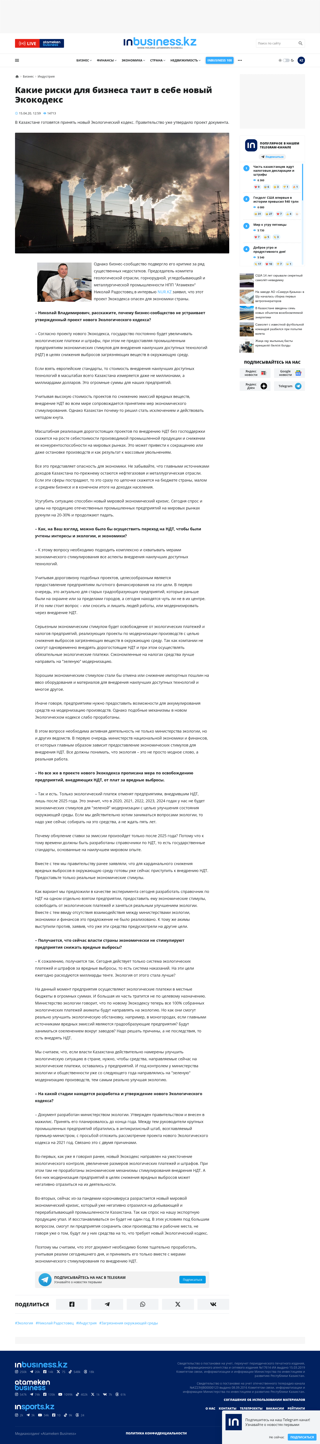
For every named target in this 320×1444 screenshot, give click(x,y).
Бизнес (82, 60)
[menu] (17, 60)
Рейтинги (296, 1408)
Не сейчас (276, 1437)
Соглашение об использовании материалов (264, 1400)
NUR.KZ (165, 291)
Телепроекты (251, 1408)
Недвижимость (184, 60)
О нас (210, 1408)
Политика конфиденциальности (156, 1433)
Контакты (227, 1408)
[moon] (292, 60)
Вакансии (275, 1408)
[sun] (280, 60)
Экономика (132, 60)
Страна (156, 60)
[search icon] (300, 43)
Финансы (105, 60)
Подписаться (302, 1437)
